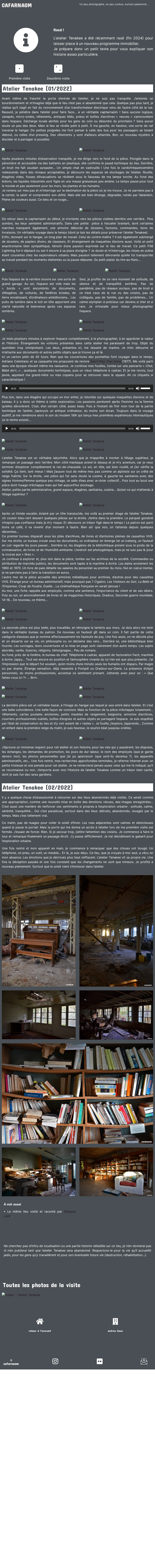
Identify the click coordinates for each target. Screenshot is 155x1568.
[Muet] (138, 388)
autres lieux (115, 1330)
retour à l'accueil (40, 1330)
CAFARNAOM (17, 5)
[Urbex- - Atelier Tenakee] (21, 1295)
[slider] (146, 388)
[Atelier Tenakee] (14, 150)
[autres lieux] (115, 1321)
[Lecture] (7, 388)
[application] (77, 388)
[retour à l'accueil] (39, 1321)
